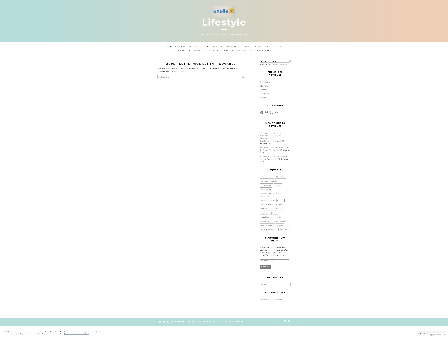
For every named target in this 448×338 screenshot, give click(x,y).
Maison (280, 200)
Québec (274, 213)
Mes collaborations (256, 46)
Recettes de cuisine (217, 50)
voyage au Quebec (269, 229)
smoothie (265, 221)
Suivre (265, 266)
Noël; (279, 209)
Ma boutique (196, 46)
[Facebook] (262, 112)
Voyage (198, 50)
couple (278, 185)
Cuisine (263, 90)
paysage (264, 213)
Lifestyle (224, 22)
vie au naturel (279, 221)
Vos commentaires (260, 50)
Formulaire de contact (271, 299)
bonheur (264, 181)
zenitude (284, 229)
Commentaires (233, 46)
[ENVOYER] (243, 76)
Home (169, 46)
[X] (271, 112)
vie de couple (268, 225)
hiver (263, 200)
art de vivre (267, 177)
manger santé (267, 204)
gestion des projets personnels (271, 194)
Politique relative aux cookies (76, 334)
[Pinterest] (266, 112)
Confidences (266, 185)
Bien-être (277, 46)
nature (264, 209)
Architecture (266, 82)
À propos (180, 46)
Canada (274, 181)
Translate (282, 64)
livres (272, 200)
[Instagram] (276, 112)
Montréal (280, 204)
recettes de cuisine (271, 217)
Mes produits (214, 46)
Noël (272, 209)
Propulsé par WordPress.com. (175, 321)
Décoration (184, 50)
